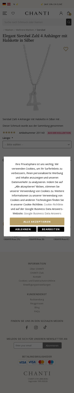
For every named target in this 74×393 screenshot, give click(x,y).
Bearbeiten (51, 229)
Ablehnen (23, 229)
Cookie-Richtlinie (53, 204)
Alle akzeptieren (37, 221)
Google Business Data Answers (42, 213)
